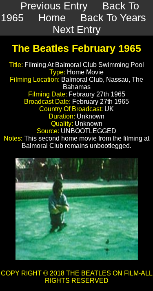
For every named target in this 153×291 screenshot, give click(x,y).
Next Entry (77, 29)
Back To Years (113, 17)
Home (52, 17)
